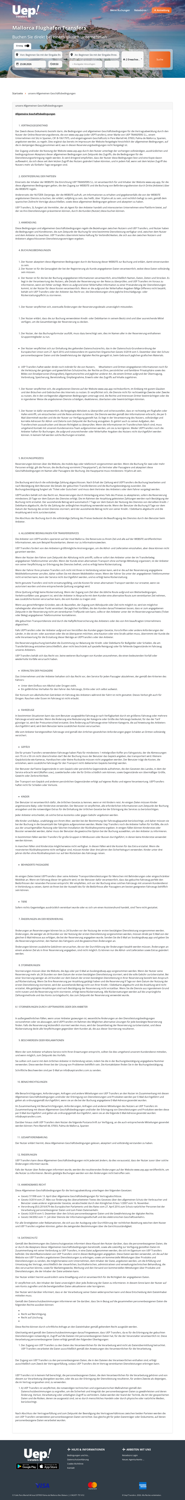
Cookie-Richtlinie (75, 1463)
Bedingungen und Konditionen (78, 1455)
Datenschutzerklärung (78, 1459)
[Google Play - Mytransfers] (27, 1466)
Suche (160, 59)
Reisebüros (140, 10)
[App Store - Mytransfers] (48, 1466)
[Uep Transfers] (26, 11)
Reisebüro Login (130, 1455)
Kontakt (71, 1468)
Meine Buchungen (120, 10)
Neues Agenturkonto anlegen (133, 1459)
